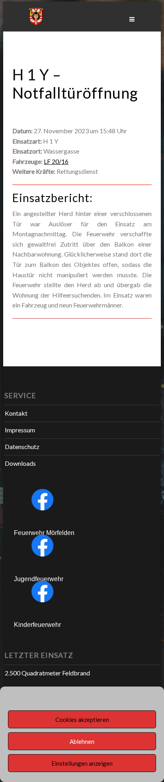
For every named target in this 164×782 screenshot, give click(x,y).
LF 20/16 (56, 161)
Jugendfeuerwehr (38, 579)
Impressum (20, 430)
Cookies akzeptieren (82, 719)
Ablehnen (82, 741)
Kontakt (16, 413)
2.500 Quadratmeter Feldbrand (47, 673)
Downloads (20, 463)
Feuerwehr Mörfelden (44, 532)
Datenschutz (22, 446)
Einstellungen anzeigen (82, 763)
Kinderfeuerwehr (37, 624)
